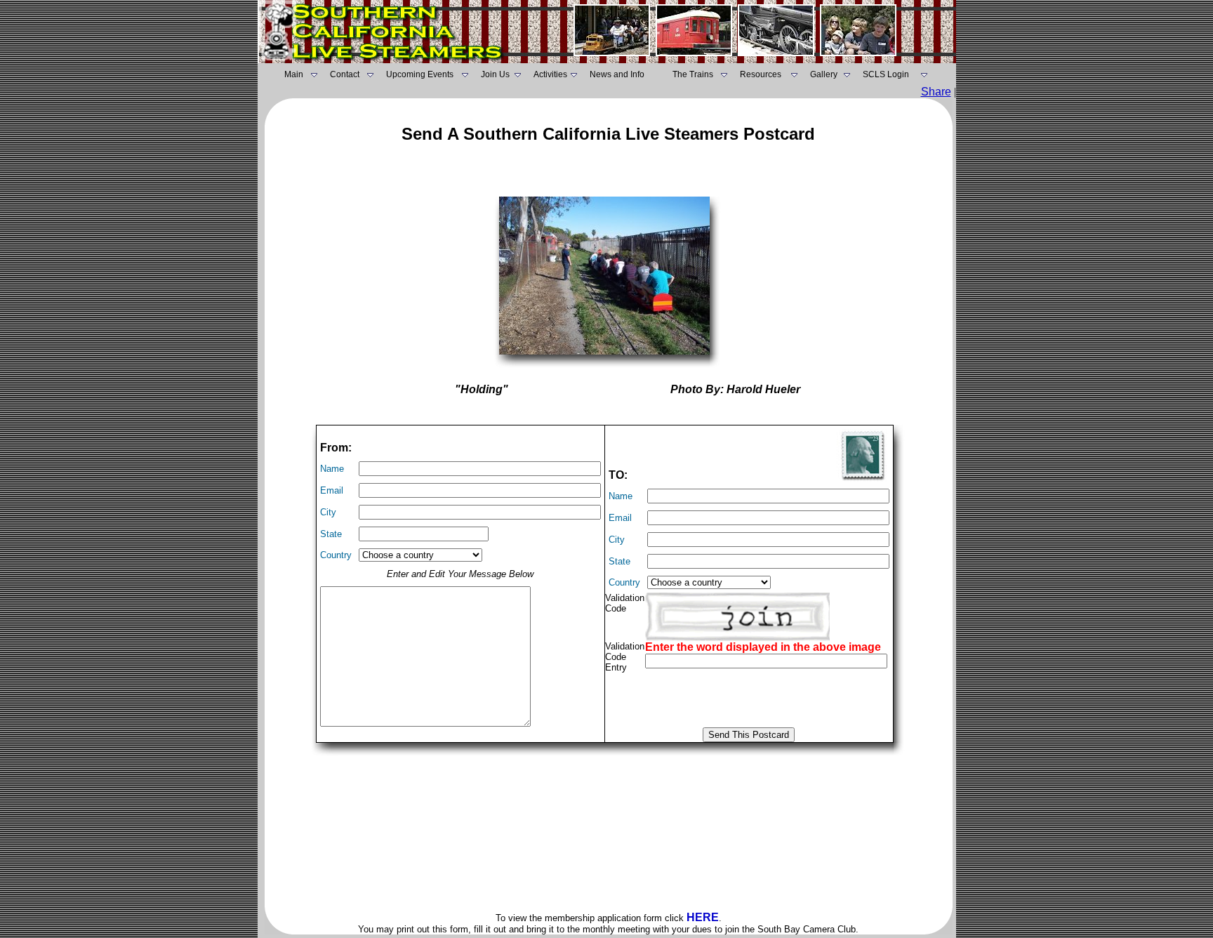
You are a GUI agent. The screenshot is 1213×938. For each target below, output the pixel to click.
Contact (344, 74)
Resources (760, 74)
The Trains (692, 74)
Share (936, 92)
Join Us (495, 74)
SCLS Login (886, 74)
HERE (703, 917)
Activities (550, 74)
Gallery (823, 74)
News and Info (617, 74)
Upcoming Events (419, 74)
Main (293, 74)
